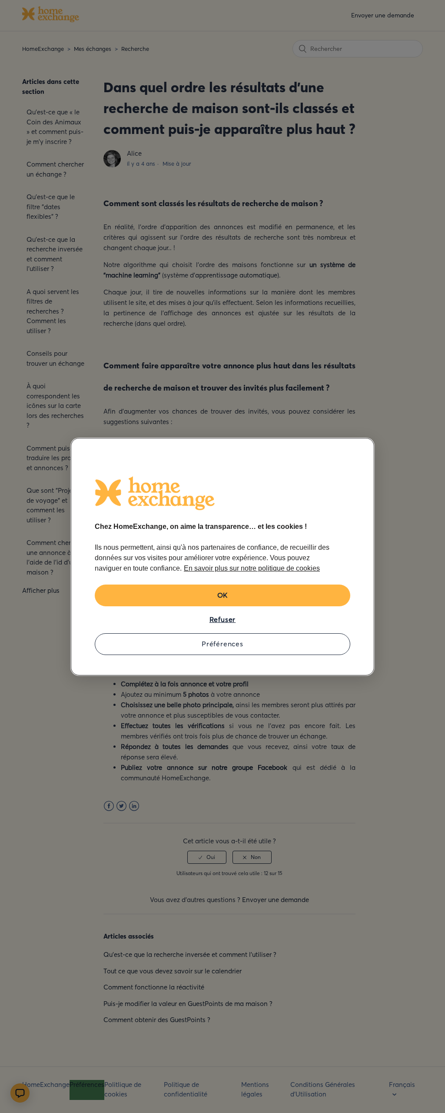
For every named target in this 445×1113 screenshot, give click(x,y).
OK (222, 595)
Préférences (222, 643)
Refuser (222, 619)
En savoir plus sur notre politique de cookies (252, 568)
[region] (222, 557)
